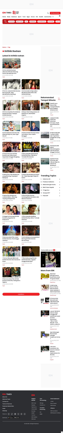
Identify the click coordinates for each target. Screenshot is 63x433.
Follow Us (4, 414)
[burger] (60, 16)
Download (4, 417)
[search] (48, 13)
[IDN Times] (10, 13)
